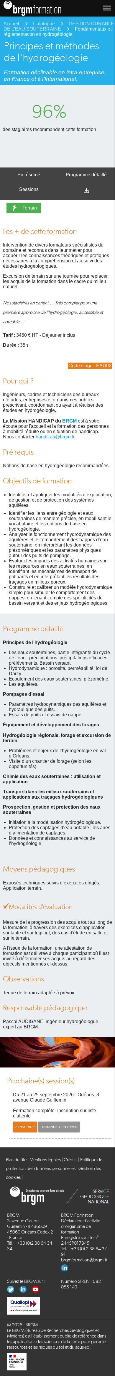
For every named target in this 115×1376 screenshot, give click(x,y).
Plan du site (16, 1159)
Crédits (70, 1159)
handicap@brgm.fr (55, 436)
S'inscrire (25, 1127)
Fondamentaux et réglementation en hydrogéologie (57, 31)
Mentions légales (45, 1159)
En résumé (28, 174)
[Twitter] (13, 1291)
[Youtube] (37, 1291)
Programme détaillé (86, 174)
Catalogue (44, 23)
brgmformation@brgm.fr (84, 1260)
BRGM (69, 420)
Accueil (11, 23)
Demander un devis (59, 1127)
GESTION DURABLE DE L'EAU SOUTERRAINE (59, 26)
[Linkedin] (67, 1270)
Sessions (29, 189)
